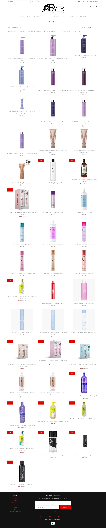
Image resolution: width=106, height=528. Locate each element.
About (28, 16)
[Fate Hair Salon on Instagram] (93, 7)
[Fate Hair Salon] (53, 8)
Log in (83, 1)
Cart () (90, 1)
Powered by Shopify (58, 519)
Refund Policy (52, 516)
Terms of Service (62, 516)
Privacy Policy (43, 516)
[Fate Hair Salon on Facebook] (91, 7)
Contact (71, 16)
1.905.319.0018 (77, 1)
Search (15, 509)
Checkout (95, 1)
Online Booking (81, 16)
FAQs (64, 16)
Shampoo (53, 21)
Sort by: (83, 27)
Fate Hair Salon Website (15, 511)
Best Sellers (15, 502)
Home (21, 16)
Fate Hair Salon (50, 519)
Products (36, 16)
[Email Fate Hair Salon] (96, 7)
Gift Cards (56, 16)
